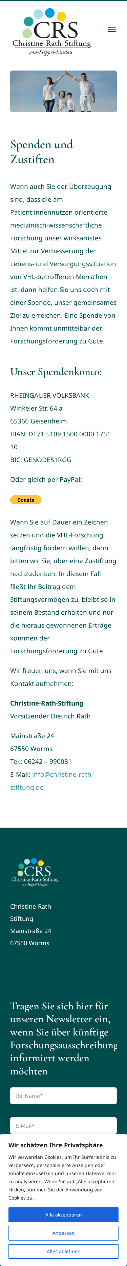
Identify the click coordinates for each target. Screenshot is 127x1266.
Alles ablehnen (64, 1251)
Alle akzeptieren (63, 1214)
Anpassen (63, 1233)
